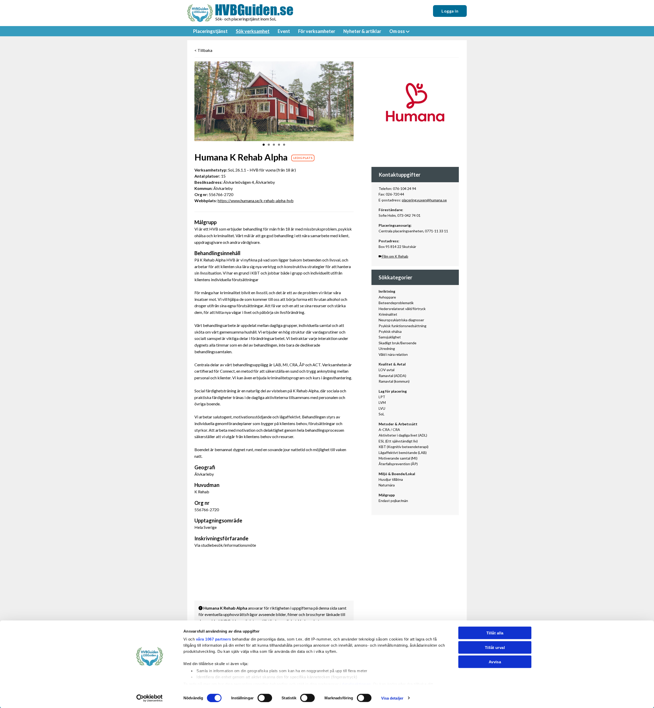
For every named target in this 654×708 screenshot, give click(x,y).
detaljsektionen (356, 684)
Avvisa (495, 662)
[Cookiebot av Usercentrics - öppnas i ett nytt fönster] (149, 698)
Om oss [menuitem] (397, 31)
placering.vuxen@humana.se (424, 200)
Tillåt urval (495, 647)
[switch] (265, 698)
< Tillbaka (203, 50)
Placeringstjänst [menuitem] (210, 31)
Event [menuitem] (284, 31)
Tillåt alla (495, 633)
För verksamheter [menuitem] (316, 31)
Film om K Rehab (394, 256)
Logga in (449, 10)
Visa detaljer (392, 698)
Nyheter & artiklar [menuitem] (362, 31)
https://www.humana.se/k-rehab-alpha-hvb (256, 200)
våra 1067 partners (213, 639)
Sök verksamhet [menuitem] (253, 31)
